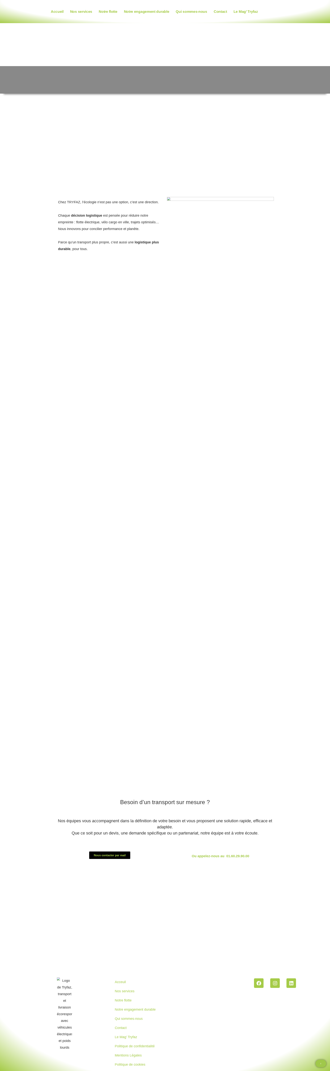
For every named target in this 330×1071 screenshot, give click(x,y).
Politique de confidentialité (135, 1046)
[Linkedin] (291, 983)
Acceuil (120, 982)
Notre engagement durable (146, 12)
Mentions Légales (128, 1055)
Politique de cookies (130, 1064)
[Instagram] (275, 983)
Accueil (57, 12)
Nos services (81, 12)
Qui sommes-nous (191, 12)
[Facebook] (259, 983)
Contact (220, 12)
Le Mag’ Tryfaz (246, 12)
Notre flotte (108, 12)
